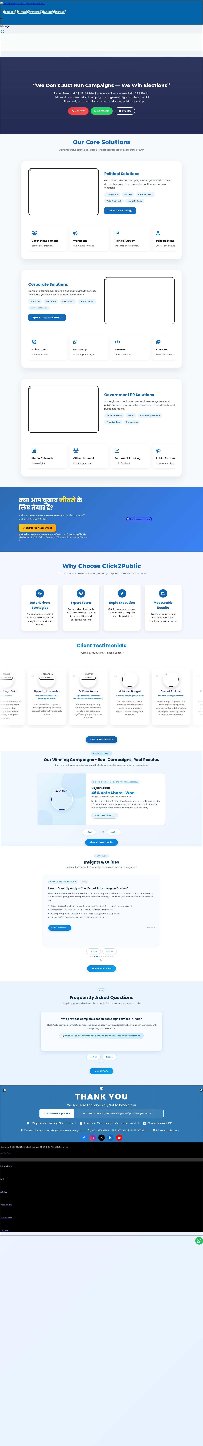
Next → (114, 832)
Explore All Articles (101, 968)
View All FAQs (102, 1071)
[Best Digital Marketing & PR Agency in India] (22, 3)
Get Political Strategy (120, 210)
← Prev (89, 832)
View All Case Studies (101, 842)
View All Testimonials (101, 739)
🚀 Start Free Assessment (37, 527)
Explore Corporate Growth (47, 317)
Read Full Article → (59, 931)
